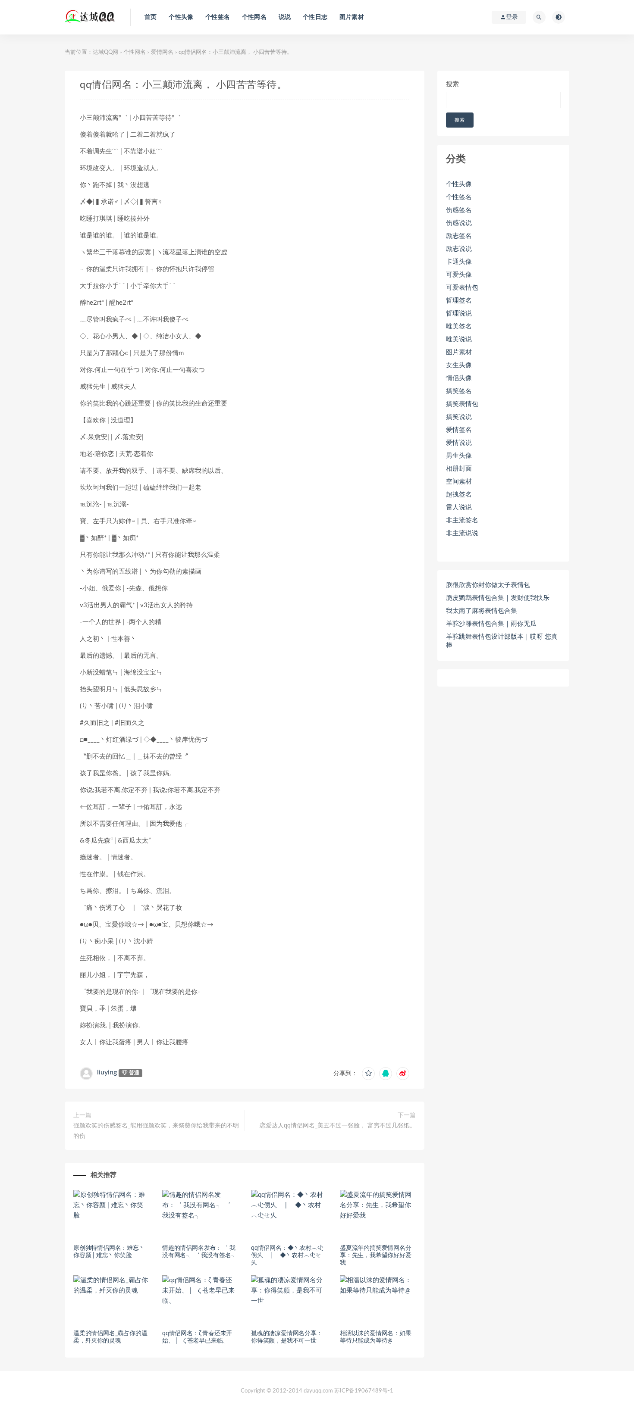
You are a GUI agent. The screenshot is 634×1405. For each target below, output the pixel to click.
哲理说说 (459, 313)
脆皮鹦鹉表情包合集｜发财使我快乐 (497, 598)
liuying (107, 1072)
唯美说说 (459, 339)
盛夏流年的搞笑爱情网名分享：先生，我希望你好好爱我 (375, 1255)
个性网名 (254, 17)
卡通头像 (459, 262)
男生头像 (459, 456)
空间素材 (459, 481)
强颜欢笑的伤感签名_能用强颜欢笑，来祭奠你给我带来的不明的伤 (156, 1131)
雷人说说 (459, 507)
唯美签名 (459, 326)
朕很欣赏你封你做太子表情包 (488, 585)
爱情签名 (459, 430)
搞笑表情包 (462, 404)
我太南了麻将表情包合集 (481, 611)
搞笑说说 (459, 417)
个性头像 (181, 17)
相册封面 (459, 468)
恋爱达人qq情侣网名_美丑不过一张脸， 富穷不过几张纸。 (338, 1126)
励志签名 (459, 236)
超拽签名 (459, 494)
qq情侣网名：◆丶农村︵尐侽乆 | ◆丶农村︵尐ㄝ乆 (287, 1255)
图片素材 (351, 17)
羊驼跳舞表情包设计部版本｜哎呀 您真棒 (502, 641)
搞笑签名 (459, 391)
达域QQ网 (105, 52)
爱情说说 (459, 443)
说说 (285, 17)
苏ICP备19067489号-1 (363, 1391)
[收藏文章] (368, 1073)
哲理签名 (459, 300)
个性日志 (315, 17)
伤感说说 (459, 223)
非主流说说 (462, 533)
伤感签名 (459, 210)
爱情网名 (162, 52)
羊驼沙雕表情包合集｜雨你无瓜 (491, 624)
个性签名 (217, 17)
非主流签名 (462, 520)
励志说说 (459, 249)
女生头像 (459, 365)
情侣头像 (459, 378)
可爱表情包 (462, 287)
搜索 (452, 84)
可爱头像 (459, 275)
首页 (150, 17)
